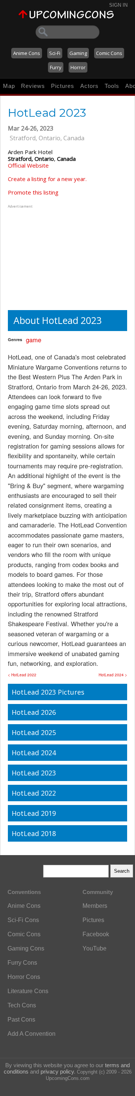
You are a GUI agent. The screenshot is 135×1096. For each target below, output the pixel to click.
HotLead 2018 (34, 833)
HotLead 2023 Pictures (48, 692)
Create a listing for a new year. (47, 179)
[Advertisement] (55, 256)
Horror (78, 67)
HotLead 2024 (34, 752)
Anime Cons (26, 53)
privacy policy (57, 1071)
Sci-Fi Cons (23, 920)
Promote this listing (33, 192)
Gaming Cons (26, 948)
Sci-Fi (54, 53)
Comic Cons (109, 53)
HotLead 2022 (34, 793)
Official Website (28, 165)
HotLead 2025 (34, 732)
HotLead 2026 (34, 712)
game (33, 339)
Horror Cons (24, 977)
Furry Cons (22, 962)
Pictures (62, 86)
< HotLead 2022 (22, 674)
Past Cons (21, 1019)
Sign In (118, 5)
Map (9, 86)
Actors (89, 86)
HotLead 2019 (34, 813)
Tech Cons (22, 1005)
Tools (112, 86)
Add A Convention (32, 1034)
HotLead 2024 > (113, 674)
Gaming (78, 53)
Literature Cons (28, 991)
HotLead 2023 (34, 772)
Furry (56, 67)
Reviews (33, 86)
